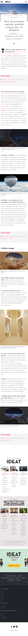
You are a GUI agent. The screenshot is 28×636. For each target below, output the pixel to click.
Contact (24, 578)
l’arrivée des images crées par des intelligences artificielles (13, 54)
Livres (2, 609)
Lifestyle (2, 591)
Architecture (18, 15)
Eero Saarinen (5, 112)
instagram (17, 627)
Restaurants (14, 516)
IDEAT (2, 615)
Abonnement (11, 580)
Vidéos (2, 599)
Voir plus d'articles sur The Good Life (14, 542)
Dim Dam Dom (4, 618)
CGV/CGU (19, 576)
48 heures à (5, 516)
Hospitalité (23, 516)
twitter (14, 626)
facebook (11, 627)
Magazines (3, 607)
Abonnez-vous (14, 565)
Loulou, (3, 94)
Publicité (17, 578)
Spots (2, 598)
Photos (2, 601)
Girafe (7, 94)
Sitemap (18, 580)
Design (2, 593)
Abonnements (3, 605)
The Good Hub (3, 616)
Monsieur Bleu (15, 94)
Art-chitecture (8, 15)
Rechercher (26, 1)
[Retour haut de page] (26, 581)
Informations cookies (8, 578)
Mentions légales (11, 576)
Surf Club (21, 96)
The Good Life (3, 613)
